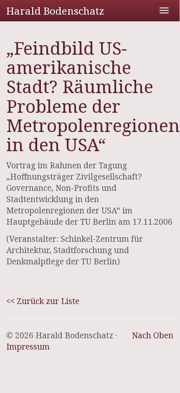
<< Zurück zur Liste (42, 301)
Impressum (28, 346)
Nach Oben (152, 335)
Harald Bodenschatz (55, 11)
